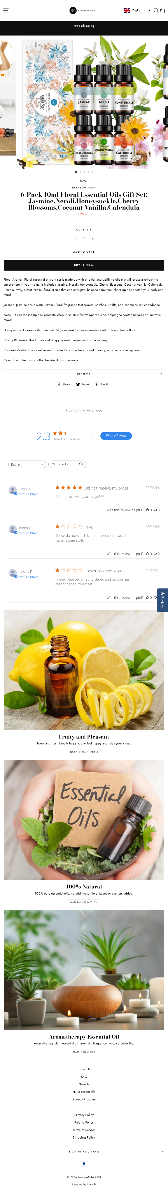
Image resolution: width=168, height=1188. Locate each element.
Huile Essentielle (84, 1092)
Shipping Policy (84, 1137)
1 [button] (76, 172)
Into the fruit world (84, 752)
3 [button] (85, 172)
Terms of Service (84, 1130)
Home (83, 181)
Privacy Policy (84, 1115)
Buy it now (84, 265)
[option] (84, 25)
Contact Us (84, 1069)
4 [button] (89, 172)
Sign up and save (84, 1151)
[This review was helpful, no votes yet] (147, 510)
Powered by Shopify (84, 1184)
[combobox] (27, 464)
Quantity (84, 229)
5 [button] (92, 172)
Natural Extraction (83, 902)
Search (84, 1084)
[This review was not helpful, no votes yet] (155, 510)
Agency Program (84, 1099)
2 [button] (81, 172)
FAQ (84, 1076)
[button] (136, 10)
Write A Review (116, 436)
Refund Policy (84, 1122)
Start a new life (84, 1052)
